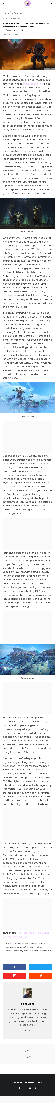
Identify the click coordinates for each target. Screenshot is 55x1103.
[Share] (14, 967)
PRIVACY (39, 1082)
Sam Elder (6, 34)
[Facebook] (19, 1088)
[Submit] (40, 976)
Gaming (6, 18)
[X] (24, 1088)
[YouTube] (30, 1088)
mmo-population (33, 83)
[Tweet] (40, 967)
